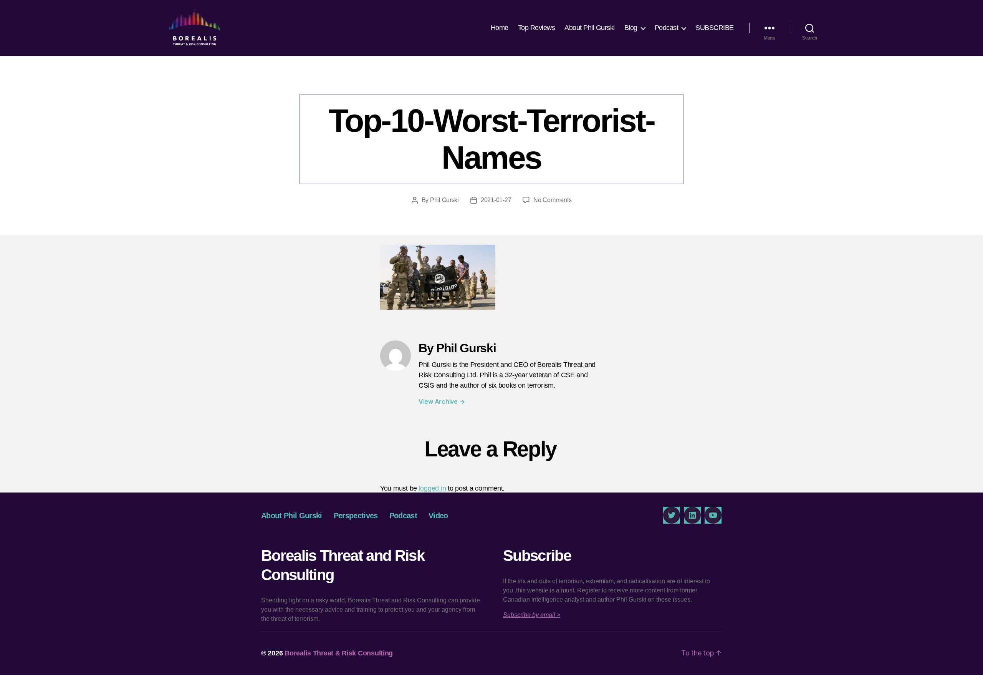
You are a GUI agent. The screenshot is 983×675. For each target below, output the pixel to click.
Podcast (667, 28)
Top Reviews (536, 28)
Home (499, 28)
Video (438, 515)
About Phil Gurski (589, 28)
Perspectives (356, 515)
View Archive (442, 401)
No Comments (552, 200)
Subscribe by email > (531, 615)
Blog (630, 28)
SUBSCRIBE (714, 28)
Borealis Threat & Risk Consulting (339, 653)
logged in (432, 488)
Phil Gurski (444, 200)
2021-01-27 (496, 200)
